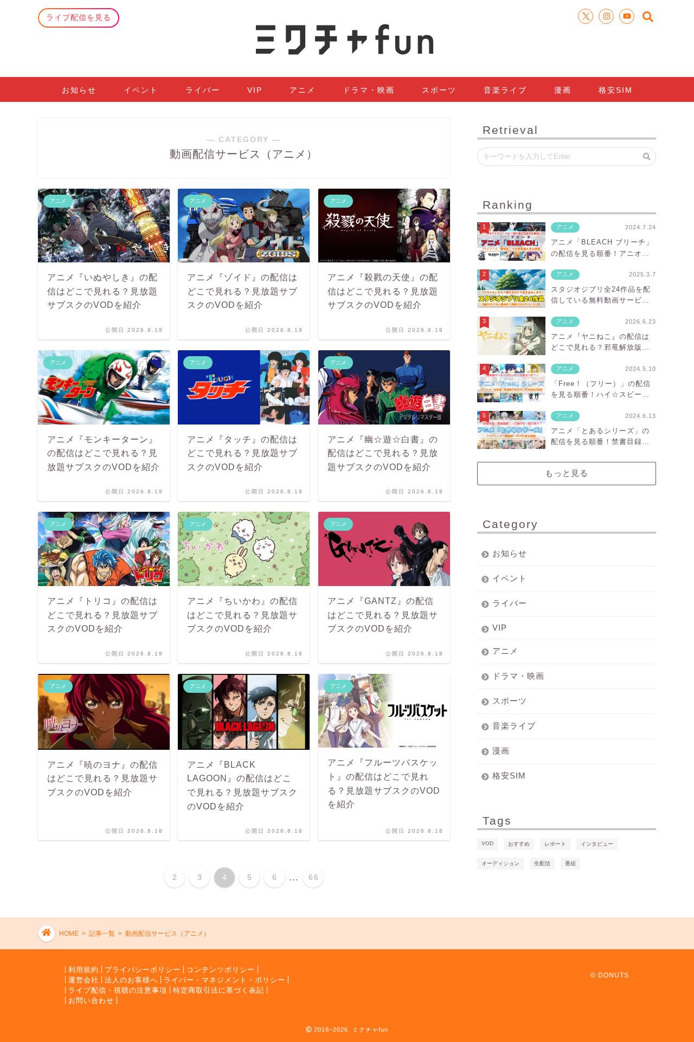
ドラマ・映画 (369, 90)
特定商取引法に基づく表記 (218, 990)
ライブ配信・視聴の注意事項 (117, 990)
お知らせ (79, 90)
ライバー (202, 90)
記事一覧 (102, 933)
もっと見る (566, 473)
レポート (555, 844)
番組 (570, 863)
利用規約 (83, 969)
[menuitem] (174, 877)
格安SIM (616, 90)
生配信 (542, 863)
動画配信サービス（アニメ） (167, 933)
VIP (254, 90)
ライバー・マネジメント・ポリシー (224, 979)
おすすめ (519, 844)
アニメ (303, 90)
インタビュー (597, 844)
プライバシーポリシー (143, 969)
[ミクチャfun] (347, 38)
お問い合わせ (91, 1000)
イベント (141, 90)
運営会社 (83, 979)
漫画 (562, 90)
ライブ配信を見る (78, 17)
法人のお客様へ (131, 979)
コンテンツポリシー (221, 969)
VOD (487, 843)
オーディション (500, 863)
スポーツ (439, 90)
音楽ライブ (505, 90)
